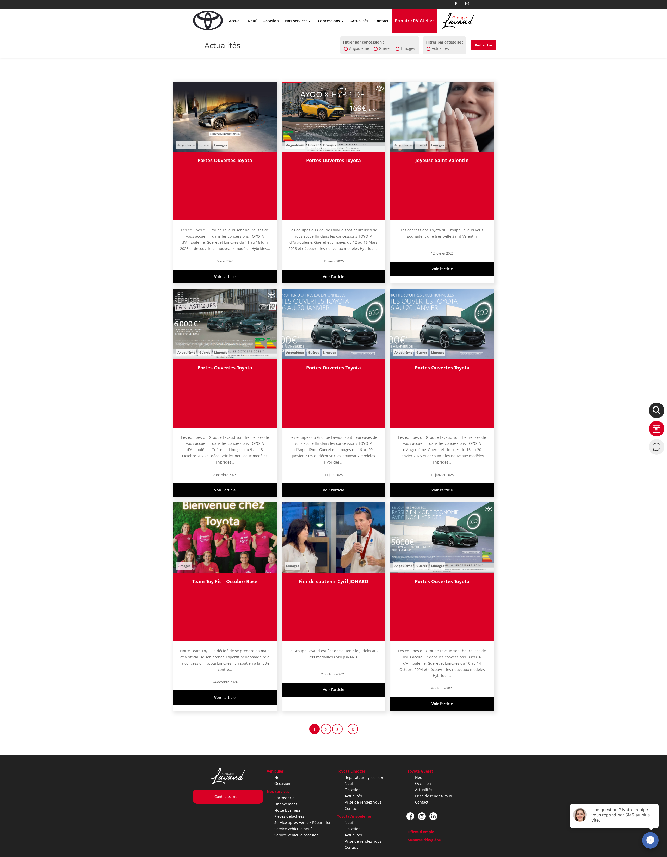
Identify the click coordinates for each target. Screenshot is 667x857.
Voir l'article (225, 276)
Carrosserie (284, 797)
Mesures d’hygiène (424, 839)
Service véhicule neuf (293, 828)
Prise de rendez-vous (363, 802)
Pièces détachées (289, 816)
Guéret (385, 48)
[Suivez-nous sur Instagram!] (422, 816)
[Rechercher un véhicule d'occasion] (656, 410)
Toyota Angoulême (354, 816)
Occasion (271, 20)
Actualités (359, 20)
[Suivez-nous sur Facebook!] (410, 816)
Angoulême (359, 48)
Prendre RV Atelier (414, 20)
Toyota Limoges (351, 771)
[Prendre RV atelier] (656, 428)
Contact (381, 20)
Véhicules (275, 771)
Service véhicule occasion (296, 835)
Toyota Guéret (420, 771)
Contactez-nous (228, 796)
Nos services (278, 791)
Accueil (235, 20)
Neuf (252, 20)
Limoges (408, 48)
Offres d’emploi (421, 831)
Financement (285, 803)
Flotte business (287, 810)
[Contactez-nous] (656, 447)
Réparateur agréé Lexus (365, 777)
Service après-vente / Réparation (302, 822)
